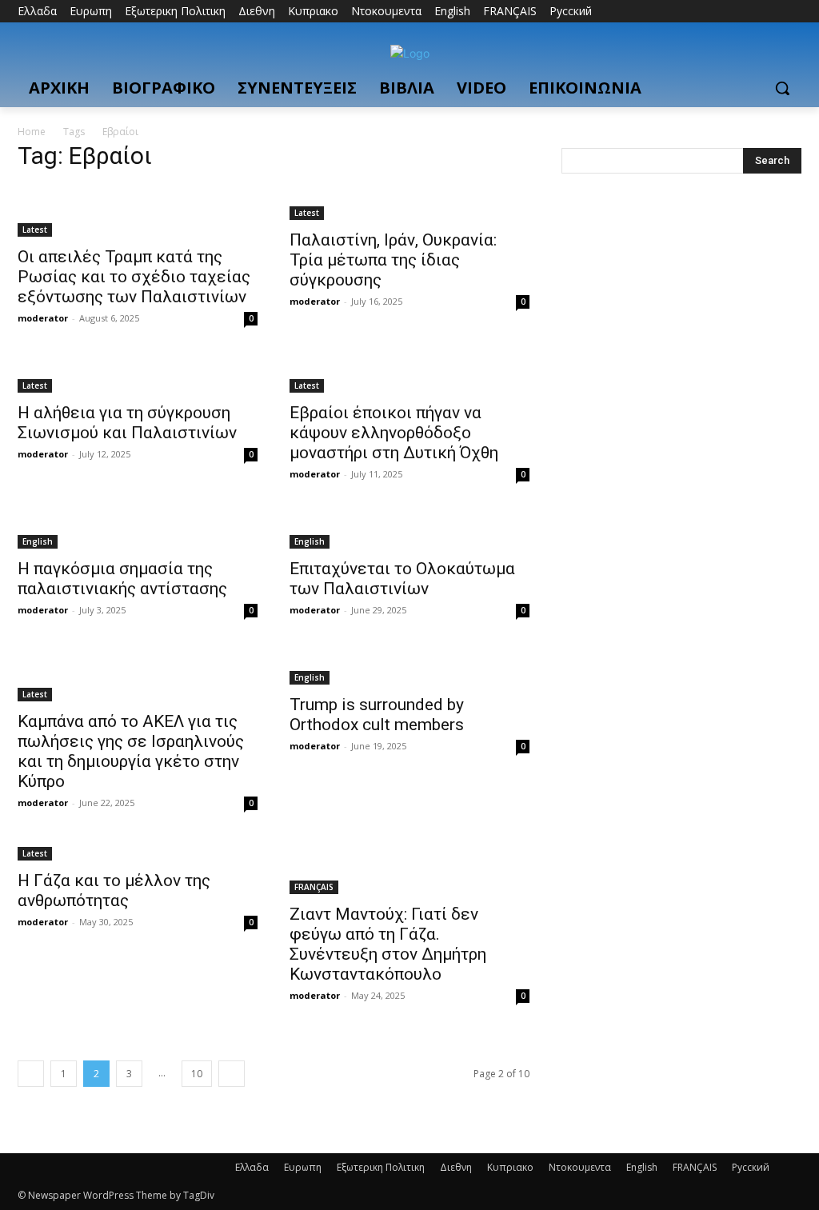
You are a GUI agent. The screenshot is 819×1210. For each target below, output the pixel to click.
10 (196, 1073)
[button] (782, 88)
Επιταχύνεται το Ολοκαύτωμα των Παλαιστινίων (402, 578)
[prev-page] (31, 1073)
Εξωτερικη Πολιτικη (381, 1167)
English (37, 541)
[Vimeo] (770, 11)
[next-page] (231, 1073)
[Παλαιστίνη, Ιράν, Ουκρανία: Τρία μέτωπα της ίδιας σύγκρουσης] (409, 203)
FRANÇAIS (314, 887)
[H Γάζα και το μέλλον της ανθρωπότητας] (138, 852)
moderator (43, 318)
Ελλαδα (252, 1167)
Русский (750, 1167)
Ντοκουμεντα (580, 1167)
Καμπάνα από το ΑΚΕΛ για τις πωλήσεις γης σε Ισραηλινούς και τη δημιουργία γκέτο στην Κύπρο (131, 751)
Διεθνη (456, 1167)
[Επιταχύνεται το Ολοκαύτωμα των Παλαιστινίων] (409, 532)
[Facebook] (703, 11)
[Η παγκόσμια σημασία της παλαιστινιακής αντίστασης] (138, 532)
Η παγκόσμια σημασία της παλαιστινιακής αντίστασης (122, 578)
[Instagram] (726, 11)
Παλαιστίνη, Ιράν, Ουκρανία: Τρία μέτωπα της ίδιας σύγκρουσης (393, 260)
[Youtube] (792, 11)
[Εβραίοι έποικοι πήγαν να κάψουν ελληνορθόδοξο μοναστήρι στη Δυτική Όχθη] (409, 376)
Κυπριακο (510, 1167)
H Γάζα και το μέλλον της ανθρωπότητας (114, 890)
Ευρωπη (303, 1167)
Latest (34, 229)
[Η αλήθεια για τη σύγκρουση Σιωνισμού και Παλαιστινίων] (138, 376)
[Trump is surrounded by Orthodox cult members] (409, 668)
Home (32, 131)
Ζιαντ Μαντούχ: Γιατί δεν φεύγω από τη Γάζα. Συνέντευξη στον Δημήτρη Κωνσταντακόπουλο (388, 944)
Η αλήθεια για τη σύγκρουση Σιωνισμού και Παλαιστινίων (127, 422)
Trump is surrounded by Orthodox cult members (377, 714)
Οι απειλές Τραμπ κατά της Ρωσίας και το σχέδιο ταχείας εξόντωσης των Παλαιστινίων (134, 276)
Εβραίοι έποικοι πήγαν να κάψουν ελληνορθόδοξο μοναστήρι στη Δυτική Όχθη (394, 432)
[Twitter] (748, 11)
